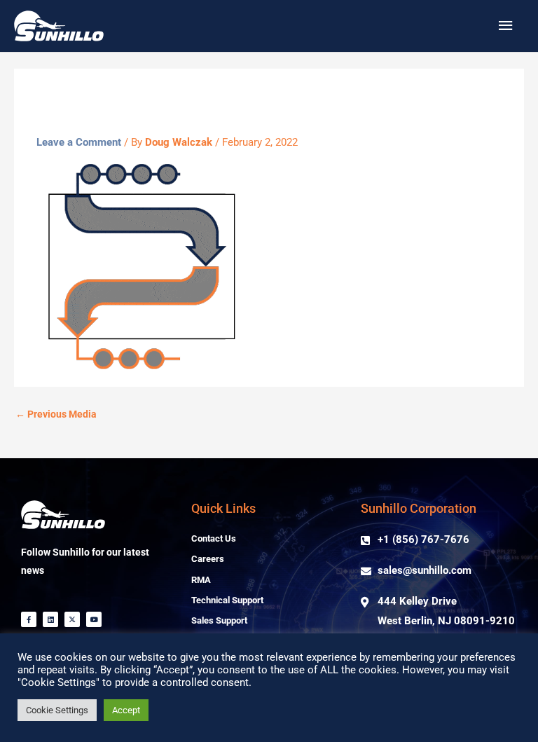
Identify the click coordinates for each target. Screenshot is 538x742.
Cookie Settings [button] (57, 710)
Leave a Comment (78, 142)
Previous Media (56, 414)
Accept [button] (126, 710)
